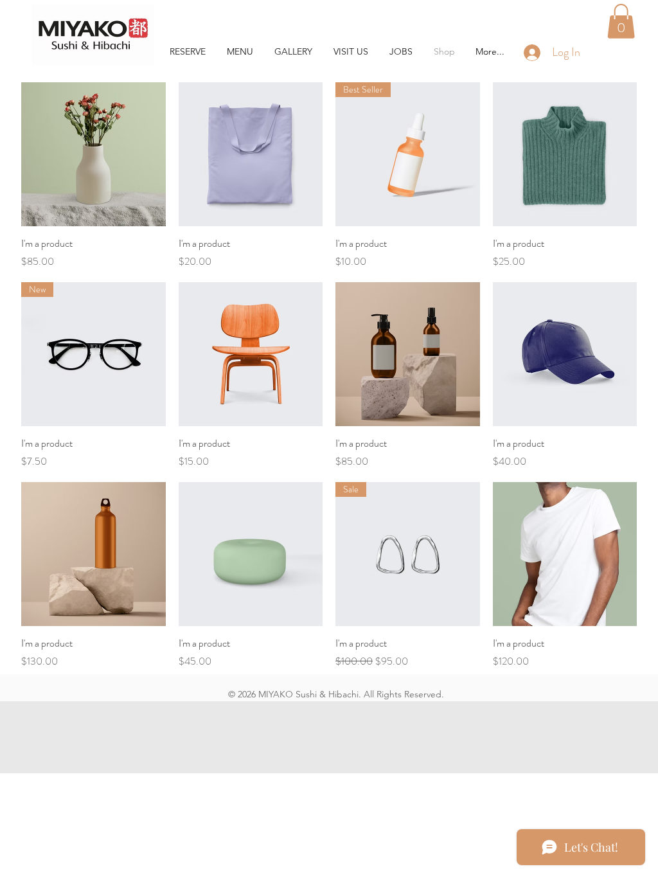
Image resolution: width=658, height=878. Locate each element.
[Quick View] (93, 154)
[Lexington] (93, 34)
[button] (621, 21)
